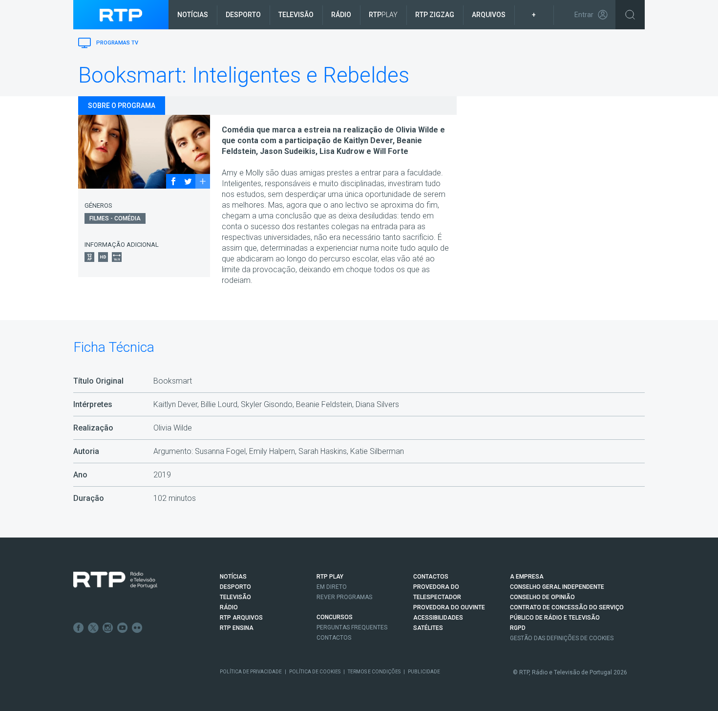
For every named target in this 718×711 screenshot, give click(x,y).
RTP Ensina (236, 628)
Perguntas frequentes (352, 627)
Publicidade (424, 671)
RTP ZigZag (434, 15)
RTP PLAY (330, 576)
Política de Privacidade (251, 671)
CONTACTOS (430, 576)
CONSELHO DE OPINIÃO (542, 597)
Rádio (341, 15)
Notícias (192, 15)
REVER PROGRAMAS (344, 597)
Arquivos (489, 15)
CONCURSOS (335, 617)
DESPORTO (235, 586)
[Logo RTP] (115, 580)
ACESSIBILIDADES (438, 617)
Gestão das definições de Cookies (561, 638)
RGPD (518, 628)
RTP (383, 15)
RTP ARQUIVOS (241, 617)
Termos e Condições (374, 671)
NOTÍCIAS (233, 576)
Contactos (334, 637)
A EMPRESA (527, 576)
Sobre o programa (121, 105)
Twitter (93, 628)
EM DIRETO (332, 586)
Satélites (428, 628)
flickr (137, 628)
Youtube (122, 628)
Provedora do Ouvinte (449, 607)
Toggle (630, 14)
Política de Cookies (314, 671)
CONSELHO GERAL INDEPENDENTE (557, 586)
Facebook (78, 628)
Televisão (296, 15)
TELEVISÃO (235, 597)
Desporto (243, 15)
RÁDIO (229, 607)
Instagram (108, 628)
